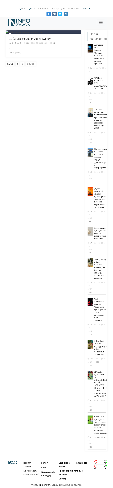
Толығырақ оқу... (15, 52)
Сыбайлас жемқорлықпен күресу (30, 38)
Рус (24, 8)
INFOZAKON (44, 485)
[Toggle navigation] (101, 22)
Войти (86, 8)
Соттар (62, 478)
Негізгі (44, 463)
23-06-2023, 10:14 (40, 43)
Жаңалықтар (58, 8)
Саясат (45, 467)
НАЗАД (10, 64)
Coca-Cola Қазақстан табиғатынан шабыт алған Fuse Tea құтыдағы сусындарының (101, 425)
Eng (33, 8)
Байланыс (73, 8)
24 (54, 43)
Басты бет (43, 8)
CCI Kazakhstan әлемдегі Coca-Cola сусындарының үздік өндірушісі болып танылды (101, 309)
